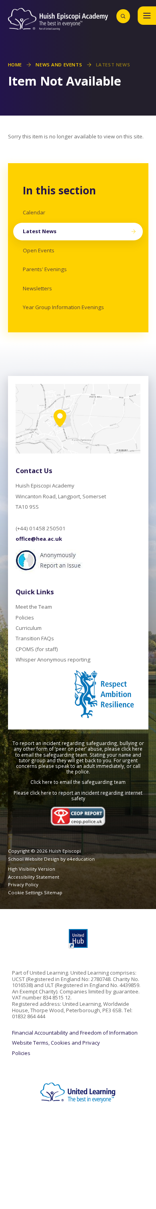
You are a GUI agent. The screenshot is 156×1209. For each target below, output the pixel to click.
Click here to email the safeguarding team (78, 782)
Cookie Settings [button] (25, 892)
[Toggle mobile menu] (147, 15)
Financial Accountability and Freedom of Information (75, 1033)
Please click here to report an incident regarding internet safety (78, 795)
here (137, 748)
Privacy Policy (23, 884)
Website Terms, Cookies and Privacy (56, 1043)
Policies (21, 1053)
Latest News (113, 65)
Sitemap (53, 892)
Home (15, 65)
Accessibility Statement (33, 877)
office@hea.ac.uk (39, 538)
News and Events (59, 65)
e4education (81, 859)
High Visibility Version (31, 869)
